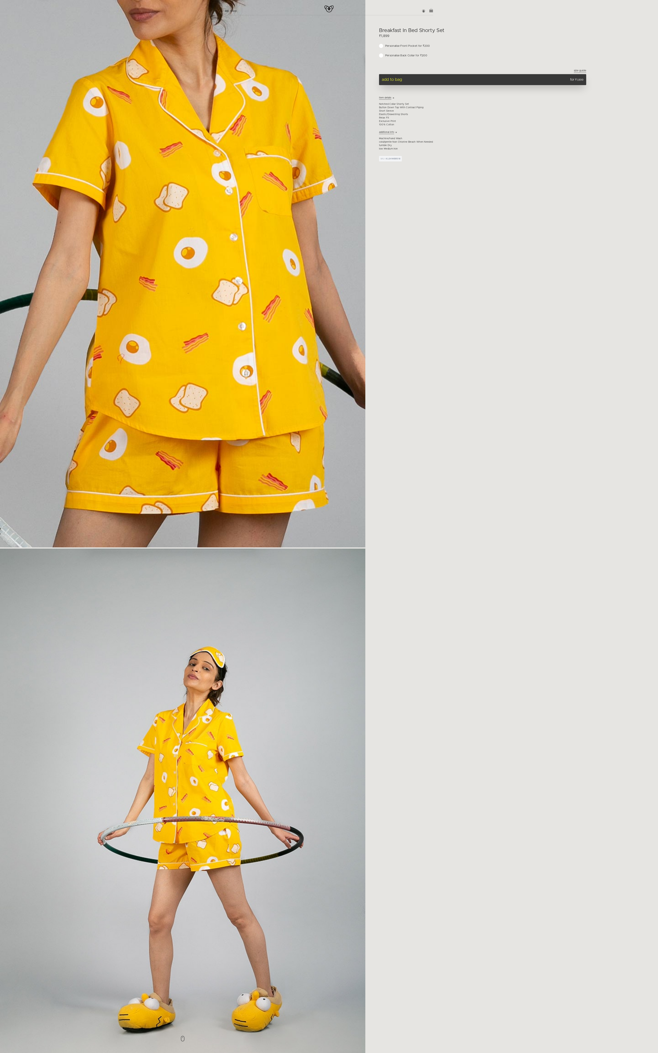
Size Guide (580, 70)
